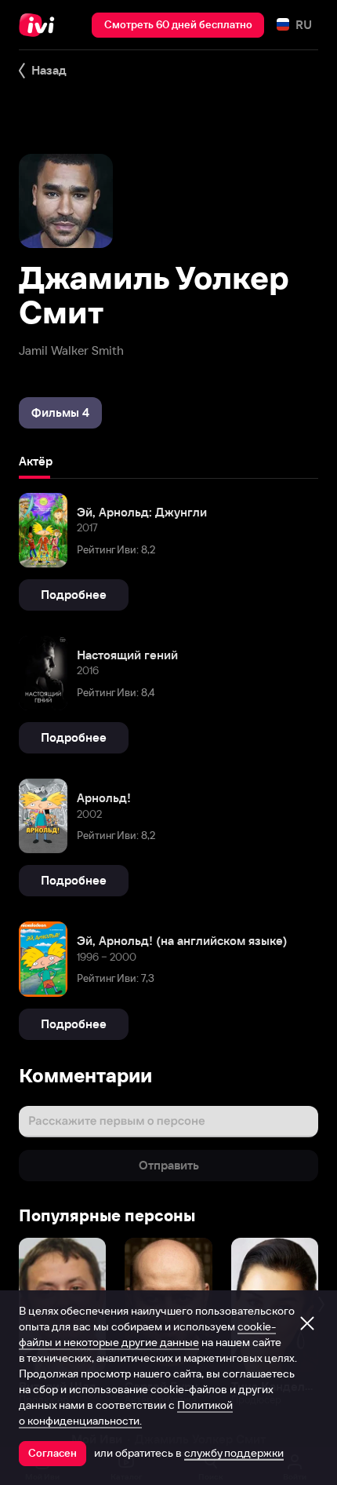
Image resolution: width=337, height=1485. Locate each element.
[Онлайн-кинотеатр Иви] (40, 25)
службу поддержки (234, 1453)
